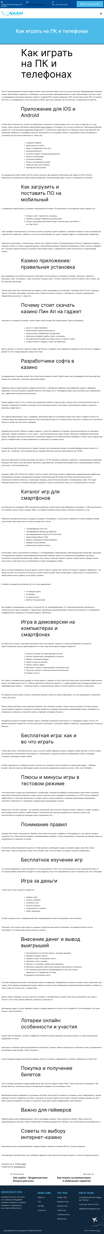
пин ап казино (46, 127)
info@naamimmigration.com (35, 4)
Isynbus (98, 1230)
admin (23, 1164)
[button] (90, 4)
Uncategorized (19, 1167)
